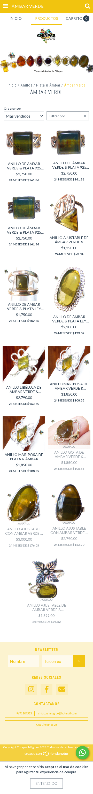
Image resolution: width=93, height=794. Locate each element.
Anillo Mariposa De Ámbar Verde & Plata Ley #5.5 (69, 386)
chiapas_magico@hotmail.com (57, 713)
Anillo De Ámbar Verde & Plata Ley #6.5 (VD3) (24, 306)
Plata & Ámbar (48, 85)
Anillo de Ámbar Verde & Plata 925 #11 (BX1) (24, 230)
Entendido (46, 783)
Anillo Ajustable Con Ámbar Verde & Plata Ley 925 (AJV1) (24, 531)
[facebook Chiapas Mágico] (46, 689)
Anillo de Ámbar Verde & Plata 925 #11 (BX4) (24, 165)
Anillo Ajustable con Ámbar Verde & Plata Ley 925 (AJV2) (69, 530)
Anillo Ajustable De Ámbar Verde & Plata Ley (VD (69, 239)
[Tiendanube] (46, 755)
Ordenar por (12, 108)
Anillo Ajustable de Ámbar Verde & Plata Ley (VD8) (46, 607)
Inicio (12, 85)
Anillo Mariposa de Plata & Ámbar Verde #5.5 (24, 456)
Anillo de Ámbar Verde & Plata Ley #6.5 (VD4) (69, 318)
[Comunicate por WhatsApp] (82, 752)
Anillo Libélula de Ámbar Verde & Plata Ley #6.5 (24, 389)
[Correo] (62, 689)
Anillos (26, 85)
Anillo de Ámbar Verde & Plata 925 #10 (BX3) (69, 165)
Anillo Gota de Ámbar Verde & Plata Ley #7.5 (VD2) (69, 454)
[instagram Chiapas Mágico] (31, 689)
